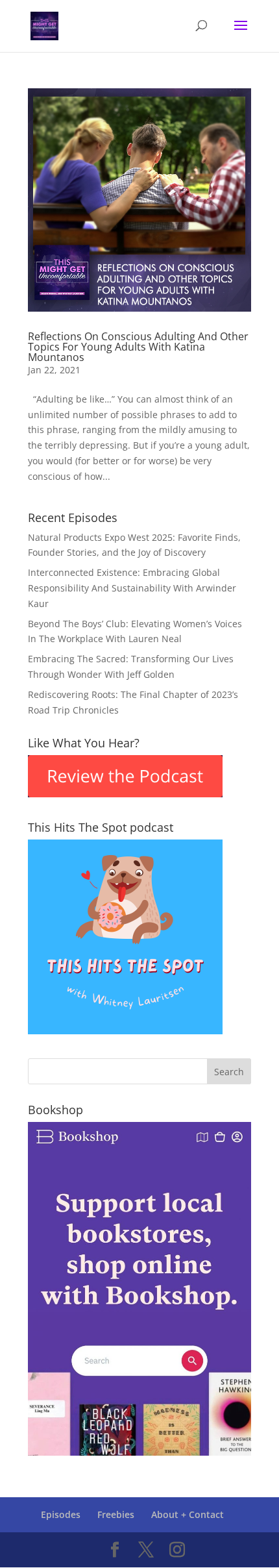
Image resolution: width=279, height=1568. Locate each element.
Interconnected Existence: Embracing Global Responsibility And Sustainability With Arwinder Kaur (132, 588)
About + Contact (187, 1514)
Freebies (115, 1514)
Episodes (60, 1514)
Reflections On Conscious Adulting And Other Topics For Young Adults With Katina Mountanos (138, 346)
